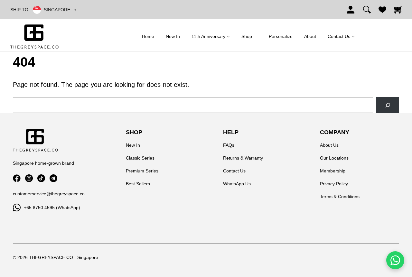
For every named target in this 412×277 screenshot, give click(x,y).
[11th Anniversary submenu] (228, 36)
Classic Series (140, 158)
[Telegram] (53, 178)
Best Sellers (138, 183)
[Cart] (398, 10)
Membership (332, 170)
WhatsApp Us (237, 183)
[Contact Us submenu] (353, 36)
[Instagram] (29, 178)
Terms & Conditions (340, 196)
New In (133, 145)
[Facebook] (17, 178)
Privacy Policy (334, 183)
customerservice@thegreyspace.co (49, 193)
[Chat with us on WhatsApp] (395, 260)
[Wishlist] (382, 10)
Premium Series (142, 170)
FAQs (228, 145)
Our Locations (334, 158)
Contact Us (234, 170)
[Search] (367, 10)
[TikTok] (41, 178)
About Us (329, 145)
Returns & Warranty (243, 158)
